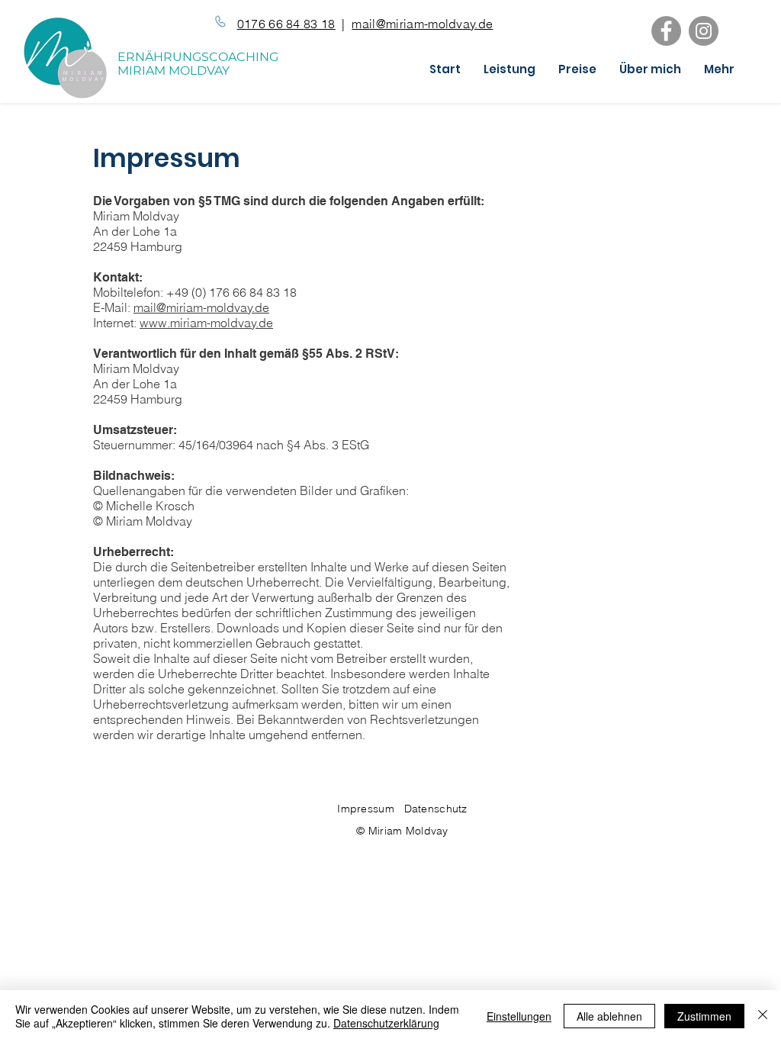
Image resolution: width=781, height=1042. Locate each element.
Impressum (370, 808)
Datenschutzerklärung (386, 1023)
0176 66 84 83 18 (286, 23)
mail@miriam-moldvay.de (422, 23)
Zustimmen (704, 1016)
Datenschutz (436, 808)
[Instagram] (703, 31)
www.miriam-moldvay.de (206, 322)
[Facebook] (666, 31)
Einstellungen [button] (519, 1016)
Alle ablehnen (609, 1016)
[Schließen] (763, 1016)
